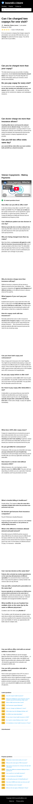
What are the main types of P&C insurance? (16, 762)
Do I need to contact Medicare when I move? (17, 720)
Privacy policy (20, 801)
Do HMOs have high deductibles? (14, 714)
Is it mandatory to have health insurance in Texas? (18, 723)
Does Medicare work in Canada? (14, 785)
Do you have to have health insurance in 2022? (17, 717)
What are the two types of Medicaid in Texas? (17, 787)
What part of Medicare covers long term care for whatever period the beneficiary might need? (18, 699)
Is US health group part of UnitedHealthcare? (17, 779)
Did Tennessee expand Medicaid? (14, 705)
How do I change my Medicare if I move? (16, 708)
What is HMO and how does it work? (15, 702)
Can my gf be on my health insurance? (15, 773)
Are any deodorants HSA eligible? (14, 776)
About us (11, 801)
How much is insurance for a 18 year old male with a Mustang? (18, 766)
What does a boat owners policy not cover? (16, 760)
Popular (11, 6)
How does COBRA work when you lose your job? (18, 782)
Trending (4, 6)
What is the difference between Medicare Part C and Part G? (17, 770)
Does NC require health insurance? (14, 695)
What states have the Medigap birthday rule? (17, 711)
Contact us (18, 6)
